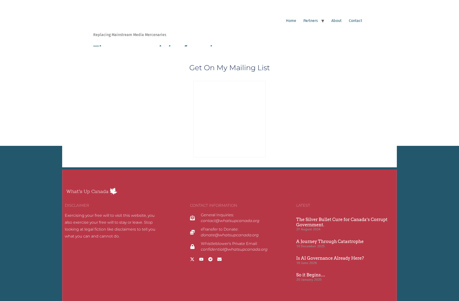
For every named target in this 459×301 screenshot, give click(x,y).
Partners (310, 20)
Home (291, 20)
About (336, 20)
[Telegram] (210, 259)
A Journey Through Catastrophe (330, 241)
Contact (355, 20)
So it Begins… (310, 274)
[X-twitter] (192, 259)
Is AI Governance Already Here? (330, 258)
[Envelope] (219, 259)
